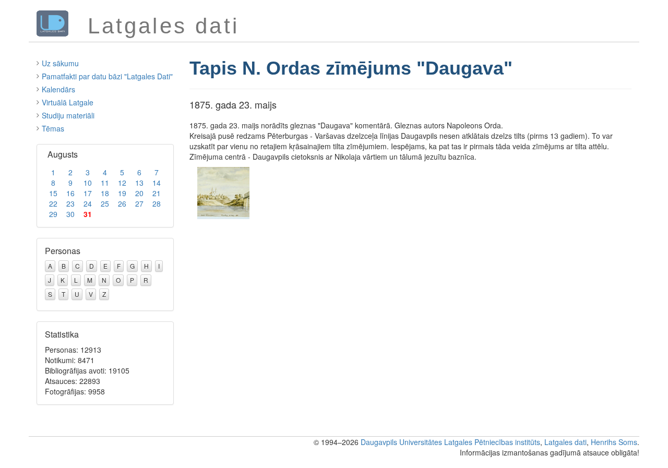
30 (70, 214)
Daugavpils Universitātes (401, 442)
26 (122, 203)
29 (53, 214)
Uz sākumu (60, 63)
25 (105, 203)
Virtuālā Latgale (67, 102)
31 (88, 214)
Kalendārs (58, 89)
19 (122, 193)
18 (105, 193)
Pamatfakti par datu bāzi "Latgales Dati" (107, 76)
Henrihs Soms (614, 442)
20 (139, 193)
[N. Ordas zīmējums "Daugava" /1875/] (223, 192)
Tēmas (53, 128)
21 (156, 193)
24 (88, 203)
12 (122, 182)
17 (88, 193)
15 (53, 193)
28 (156, 203)
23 (70, 203)
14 (156, 182)
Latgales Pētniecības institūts (492, 442)
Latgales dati (565, 442)
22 (53, 203)
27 (139, 203)
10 (88, 182)
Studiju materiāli (68, 115)
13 (139, 182)
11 (105, 182)
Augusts (62, 154)
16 (70, 193)
